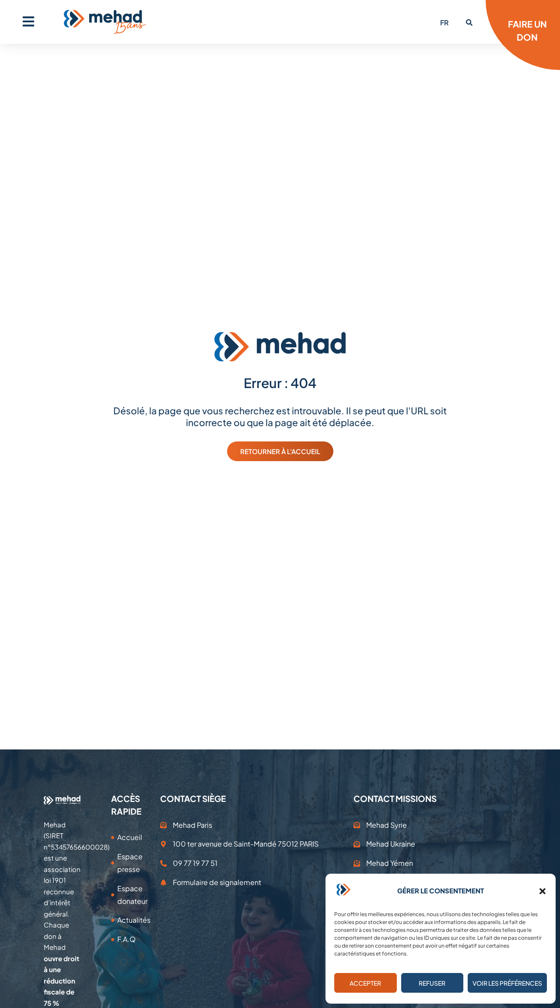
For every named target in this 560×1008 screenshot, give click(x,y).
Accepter (365, 983)
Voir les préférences (507, 983)
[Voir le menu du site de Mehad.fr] (28, 21)
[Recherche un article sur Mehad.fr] (469, 22)
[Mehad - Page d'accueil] (105, 22)
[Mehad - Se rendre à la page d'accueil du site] (62, 799)
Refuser (432, 983)
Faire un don (527, 30)
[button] (542, 891)
